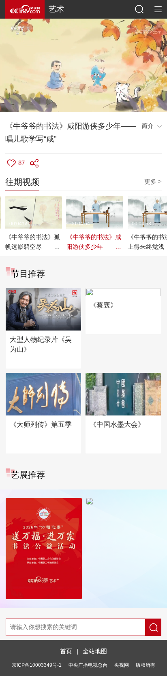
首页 (66, 651)
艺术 (56, 9)
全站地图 (95, 651)
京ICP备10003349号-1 (37, 665)
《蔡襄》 (103, 305)
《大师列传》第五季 (41, 424)
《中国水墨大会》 (117, 424)
